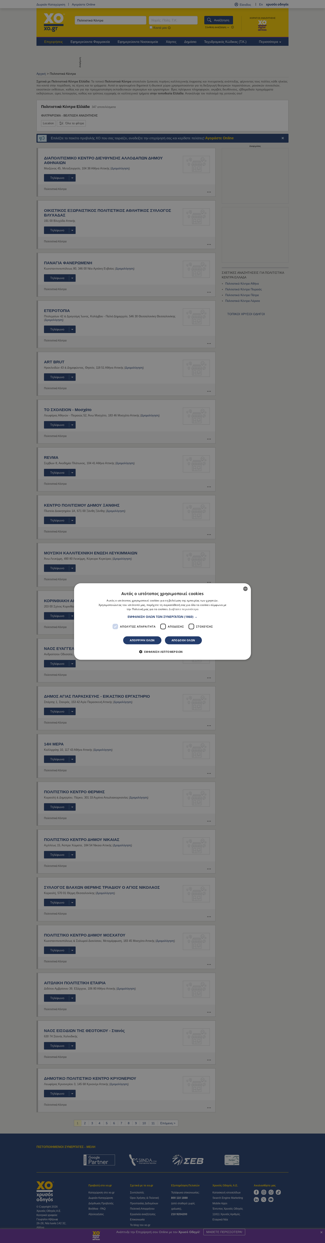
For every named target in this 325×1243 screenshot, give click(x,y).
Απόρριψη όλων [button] (142, 640)
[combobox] (245, 588)
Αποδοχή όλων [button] (183, 640)
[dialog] (162, 621)
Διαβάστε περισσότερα (183, 609)
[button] (162, 617)
